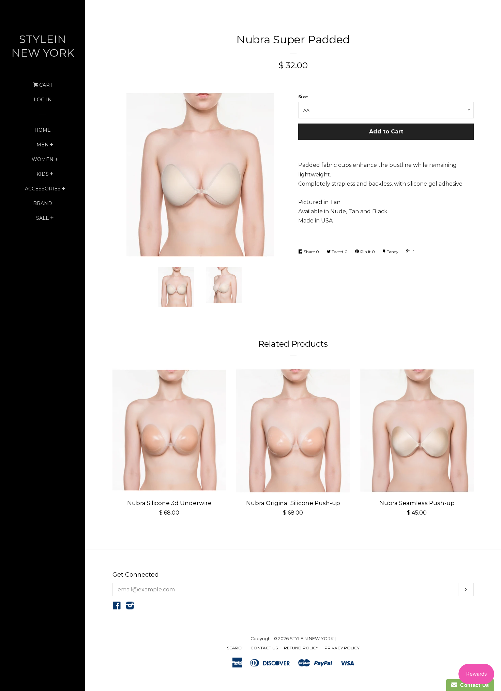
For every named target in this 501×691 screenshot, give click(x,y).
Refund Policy (301, 647)
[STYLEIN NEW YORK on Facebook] (116, 607)
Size (303, 96)
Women (43, 159)
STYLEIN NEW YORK (42, 45)
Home (42, 130)
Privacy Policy (342, 647)
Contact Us (264, 647)
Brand (42, 203)
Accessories (43, 189)
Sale (42, 218)
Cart (45, 85)
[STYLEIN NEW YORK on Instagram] (130, 607)
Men (42, 145)
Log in (43, 100)
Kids (42, 174)
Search (235, 647)
